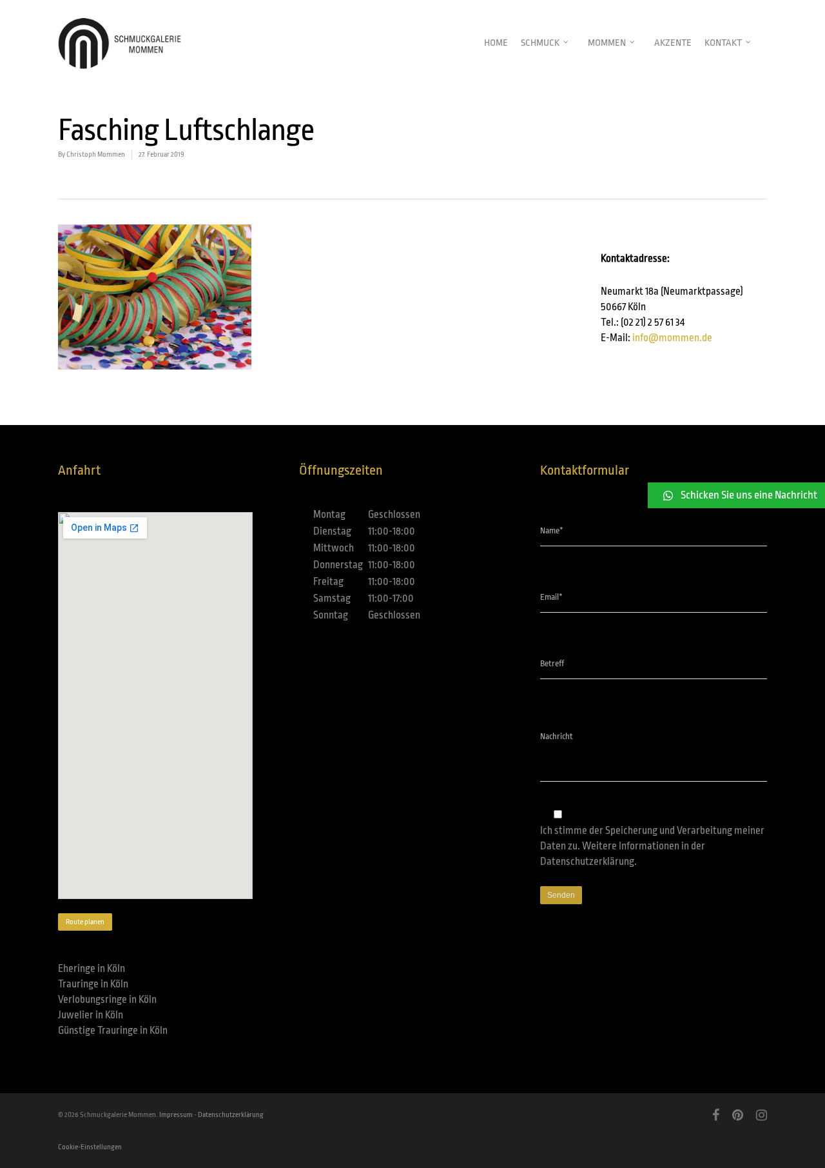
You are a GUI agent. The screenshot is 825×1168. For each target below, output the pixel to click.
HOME (496, 42)
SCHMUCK (540, 42)
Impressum (176, 1115)
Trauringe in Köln (93, 984)
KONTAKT (723, 42)
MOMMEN (607, 42)
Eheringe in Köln (91, 969)
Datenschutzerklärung (587, 861)
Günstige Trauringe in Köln (113, 1030)
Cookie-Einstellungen (90, 1147)
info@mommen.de (672, 338)
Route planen (85, 922)
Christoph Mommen (95, 154)
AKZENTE (673, 42)
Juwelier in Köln (90, 1015)
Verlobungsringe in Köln (107, 999)
